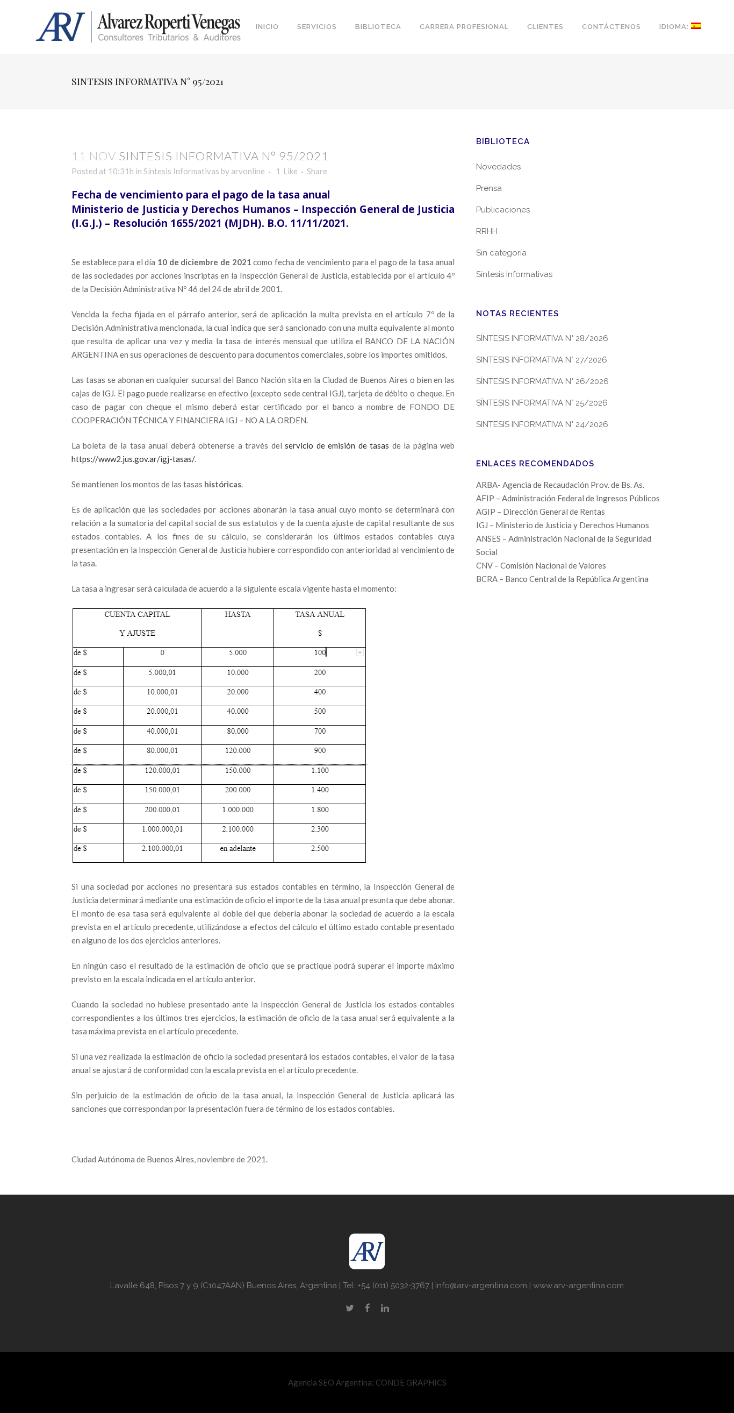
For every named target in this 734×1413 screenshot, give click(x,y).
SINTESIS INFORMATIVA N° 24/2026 (542, 424)
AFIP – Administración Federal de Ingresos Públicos (568, 498)
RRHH (487, 231)
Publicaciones (503, 210)
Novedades (498, 167)
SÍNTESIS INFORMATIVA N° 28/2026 (542, 338)
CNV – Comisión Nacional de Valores (541, 565)
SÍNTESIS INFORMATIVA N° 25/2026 (542, 403)
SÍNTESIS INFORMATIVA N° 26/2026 (542, 381)
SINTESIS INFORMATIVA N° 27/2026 (541, 360)
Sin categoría (501, 253)
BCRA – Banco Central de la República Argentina (562, 579)
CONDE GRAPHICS (411, 1382)
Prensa (489, 188)
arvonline (248, 171)
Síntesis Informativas (181, 171)
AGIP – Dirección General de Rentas (540, 511)
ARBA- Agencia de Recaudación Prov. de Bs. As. (560, 484)
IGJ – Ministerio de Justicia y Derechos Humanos (562, 525)
